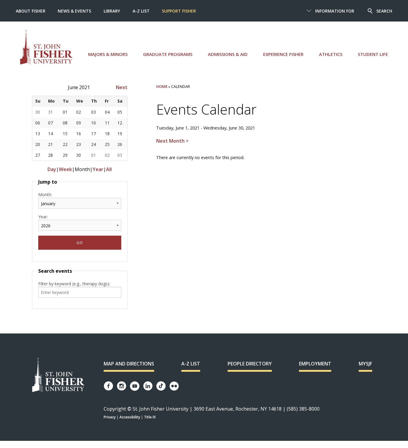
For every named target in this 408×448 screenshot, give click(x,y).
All (109, 169)
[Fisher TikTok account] (161, 386)
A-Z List (141, 11)
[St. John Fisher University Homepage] (58, 375)
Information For (334, 11)
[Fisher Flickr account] (174, 386)
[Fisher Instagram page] (121, 386)
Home (162, 86)
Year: (43, 217)
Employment (315, 363)
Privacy (110, 417)
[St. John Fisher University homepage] (46, 47)
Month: (45, 194)
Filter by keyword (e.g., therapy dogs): (74, 284)
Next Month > (172, 141)
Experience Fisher (283, 54)
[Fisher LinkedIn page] (148, 386)
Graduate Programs (167, 54)
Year (98, 169)
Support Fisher (179, 11)
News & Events (74, 11)
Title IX (150, 417)
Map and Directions (129, 363)
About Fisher (30, 11)
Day (51, 169)
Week (65, 169)
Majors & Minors (108, 54)
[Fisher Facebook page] (108, 386)
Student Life (373, 54)
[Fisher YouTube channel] (134, 386)
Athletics (330, 54)
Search (384, 11)
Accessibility (129, 417)
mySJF (365, 363)
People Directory (250, 363)
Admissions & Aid (228, 54)
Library (112, 11)
